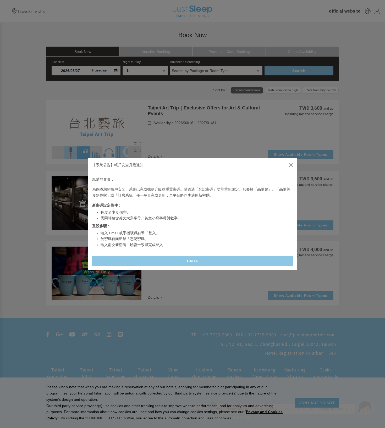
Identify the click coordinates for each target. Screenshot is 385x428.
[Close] (291, 165)
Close (192, 261)
